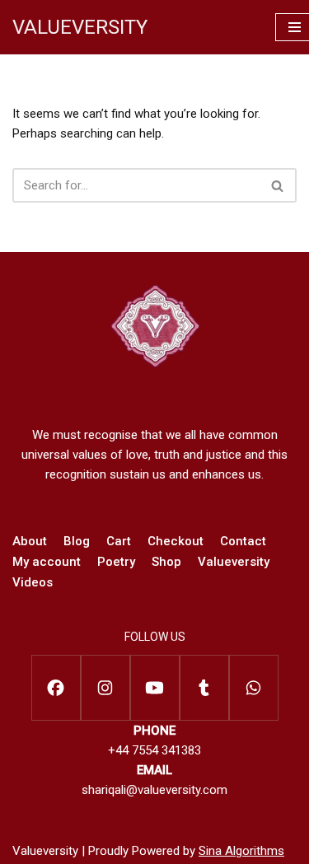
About (29, 541)
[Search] (278, 185)
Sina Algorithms (241, 850)
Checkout (175, 541)
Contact (243, 541)
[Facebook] (56, 688)
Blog (76, 541)
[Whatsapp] (254, 688)
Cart (118, 541)
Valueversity (233, 561)
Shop (166, 561)
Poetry (116, 561)
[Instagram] (105, 688)
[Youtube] (155, 688)
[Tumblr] (204, 688)
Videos (32, 582)
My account (46, 561)
